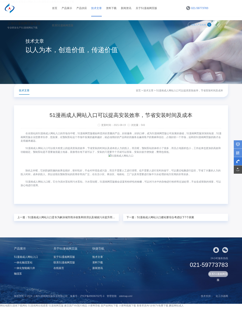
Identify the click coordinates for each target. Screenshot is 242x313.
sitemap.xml (125, 296)
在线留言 (59, 268)
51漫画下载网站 (18, 305)
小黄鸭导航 (94, 305)
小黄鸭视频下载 (127, 305)
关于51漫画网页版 (146, 8)
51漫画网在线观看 (38, 305)
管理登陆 (112, 296)
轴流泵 (18, 273)
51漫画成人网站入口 (37, 148)
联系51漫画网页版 (62, 25)
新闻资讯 (126, 8)
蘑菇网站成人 (176, 305)
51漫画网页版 (56, 305)
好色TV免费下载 (159, 305)
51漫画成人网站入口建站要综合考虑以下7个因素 (165, 217)
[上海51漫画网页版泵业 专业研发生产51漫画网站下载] (27, 8)
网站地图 (5, 305)
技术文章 (96, 8)
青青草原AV (143, 305)
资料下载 (111, 8)
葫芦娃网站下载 (109, 305)
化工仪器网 (222, 296)
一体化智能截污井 (24, 268)
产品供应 (81, 8)
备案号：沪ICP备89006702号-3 (87, 296)
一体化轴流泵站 (23, 262)
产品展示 (67, 8)
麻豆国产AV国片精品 (75, 305)
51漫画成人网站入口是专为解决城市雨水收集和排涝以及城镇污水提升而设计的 (74, 217)
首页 (54, 8)
